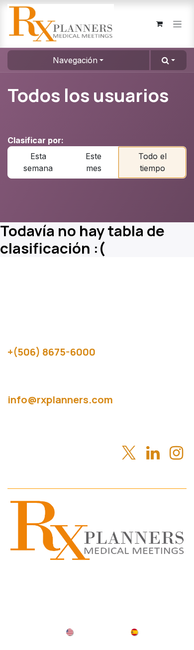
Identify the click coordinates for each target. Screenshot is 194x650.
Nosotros (104, 578)
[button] (169, 60)
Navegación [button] (75, 60)
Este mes (93, 162)
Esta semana (38, 162)
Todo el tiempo (152, 162)
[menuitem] (91, 631)
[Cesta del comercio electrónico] (159, 24)
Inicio (64, 578)
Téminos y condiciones (143, 590)
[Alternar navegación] (177, 24)
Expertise (154, 578)
